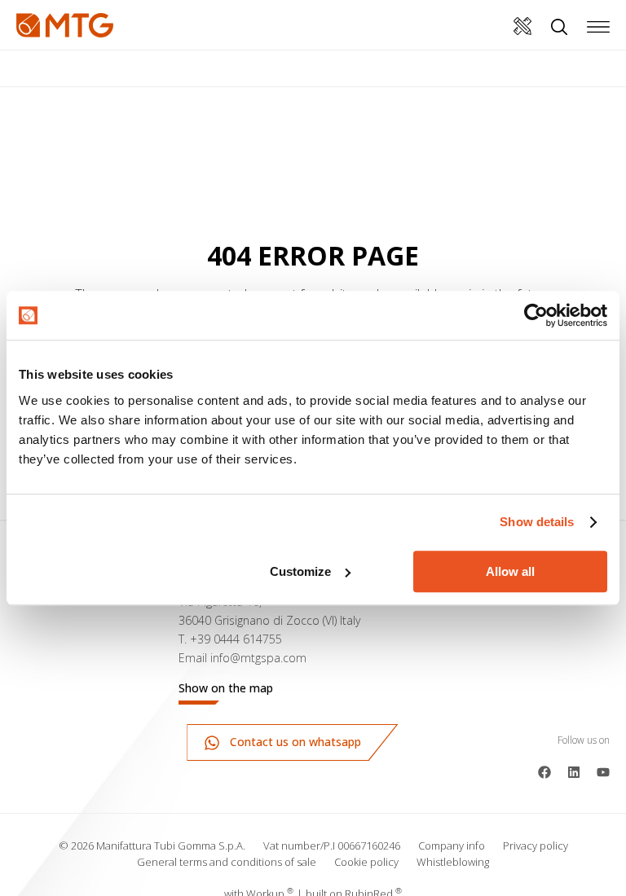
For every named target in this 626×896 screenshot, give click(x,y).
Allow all (510, 571)
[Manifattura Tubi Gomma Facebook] (544, 771)
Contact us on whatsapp (294, 741)
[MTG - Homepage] (64, 25)
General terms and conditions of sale (226, 861)
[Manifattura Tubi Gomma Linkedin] (573, 771)
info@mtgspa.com (258, 657)
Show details (537, 522)
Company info (451, 845)
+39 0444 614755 (236, 639)
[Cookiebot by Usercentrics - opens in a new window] (536, 315)
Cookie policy (366, 861)
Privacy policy (535, 845)
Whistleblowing (453, 861)
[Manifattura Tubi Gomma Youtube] (603, 771)
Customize (300, 571)
